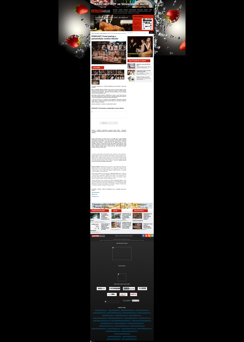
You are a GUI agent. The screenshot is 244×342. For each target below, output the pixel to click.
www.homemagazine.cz (115, 318)
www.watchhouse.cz (106, 323)
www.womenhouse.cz (128, 310)
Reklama (131, 235)
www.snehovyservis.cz (106, 326)
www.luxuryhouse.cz (142, 310)
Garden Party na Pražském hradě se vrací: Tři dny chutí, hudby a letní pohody (126, 225)
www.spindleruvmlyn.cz (129, 339)
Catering (130, 11)
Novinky (121, 9)
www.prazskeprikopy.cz (129, 328)
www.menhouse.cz (114, 310)
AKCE (149, 11)
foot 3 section (97, 33)
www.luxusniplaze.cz (120, 323)
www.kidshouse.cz (108, 315)
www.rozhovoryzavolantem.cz (141, 320)
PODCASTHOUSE (132, 9)
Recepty (146, 9)
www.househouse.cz (144, 312)
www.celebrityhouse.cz (114, 312)
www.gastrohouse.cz (100, 312)
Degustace (139, 211)
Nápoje (133, 11)
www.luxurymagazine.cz (136, 323)
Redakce (117, 235)
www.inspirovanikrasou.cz (101, 320)
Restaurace (140, 9)
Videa (150, 9)
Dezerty (146, 11)
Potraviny (115, 11)
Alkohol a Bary (121, 11)
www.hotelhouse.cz (135, 315)
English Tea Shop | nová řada (143, 77)
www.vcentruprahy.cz (113, 339)
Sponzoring (126, 235)
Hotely (126, 11)
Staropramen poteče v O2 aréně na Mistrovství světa (144, 71)
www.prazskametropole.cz (129, 331)
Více (148, 67)
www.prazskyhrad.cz (114, 336)
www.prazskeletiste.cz (129, 336)
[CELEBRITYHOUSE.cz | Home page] (130, 302)
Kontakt (121, 235)
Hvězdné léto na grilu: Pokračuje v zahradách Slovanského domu (126, 216)
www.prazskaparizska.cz (122, 333)
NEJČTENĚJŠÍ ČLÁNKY (137, 61)
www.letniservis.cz (145, 318)
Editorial (115, 9)
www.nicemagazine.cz (100, 318)
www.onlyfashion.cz (114, 328)
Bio (143, 11)
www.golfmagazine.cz (131, 318)
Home (93, 33)
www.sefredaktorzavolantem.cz (121, 320)
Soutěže (126, 9)
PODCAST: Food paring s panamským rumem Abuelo (147, 226)
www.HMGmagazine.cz (113, 331)
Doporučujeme (138, 16)
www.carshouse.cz (101, 310)
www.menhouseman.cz (137, 326)
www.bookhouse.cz (121, 315)
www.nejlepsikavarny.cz (99, 328)
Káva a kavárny (139, 11)
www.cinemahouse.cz (130, 312)
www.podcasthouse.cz (122, 326)
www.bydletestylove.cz (144, 328)
